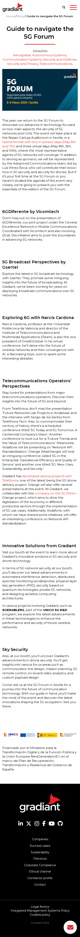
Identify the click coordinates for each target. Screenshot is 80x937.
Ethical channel (40, 871)
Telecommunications (55, 64)
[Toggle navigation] (73, 8)
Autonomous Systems (49, 55)
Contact (40, 884)
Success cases (40, 846)
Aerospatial (22, 55)
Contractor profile (40, 878)
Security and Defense (60, 59)
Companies (40, 839)
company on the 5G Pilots (54, 493)
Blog (20, 16)
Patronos (40, 858)
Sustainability (40, 852)
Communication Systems (22, 59)
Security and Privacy (22, 64)
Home (10, 16)
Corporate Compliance (40, 865)
